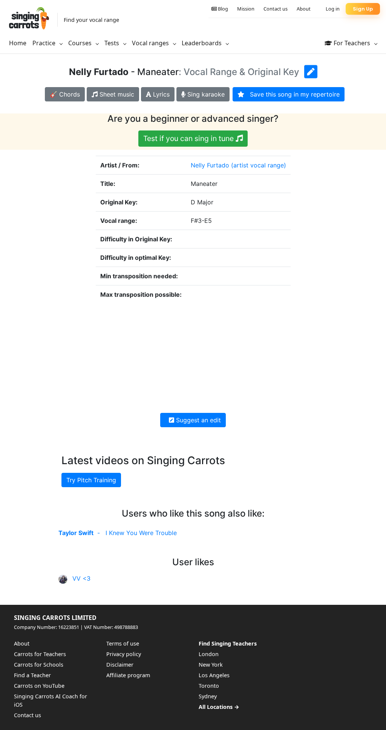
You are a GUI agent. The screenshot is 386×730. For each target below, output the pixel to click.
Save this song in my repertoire (292, 94)
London (209, 654)
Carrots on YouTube (39, 685)
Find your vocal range (91, 19)
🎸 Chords (65, 94)
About (304, 8)
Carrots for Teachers (40, 654)
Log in (333, 8)
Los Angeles (214, 675)
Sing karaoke (205, 94)
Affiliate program (128, 675)
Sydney (208, 696)
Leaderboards (202, 43)
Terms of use (122, 643)
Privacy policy (123, 654)
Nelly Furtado (210, 165)
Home (17, 43)
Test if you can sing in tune (189, 138)
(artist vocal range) (258, 165)
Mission (245, 8)
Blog (222, 8)
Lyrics (160, 94)
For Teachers (352, 43)
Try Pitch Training (91, 480)
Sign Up (363, 8)
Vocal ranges (151, 43)
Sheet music (116, 94)
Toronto (209, 685)
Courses (80, 43)
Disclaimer (119, 664)
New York (211, 664)
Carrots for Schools (38, 664)
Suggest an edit (197, 420)
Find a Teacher (32, 675)
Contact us (275, 8)
